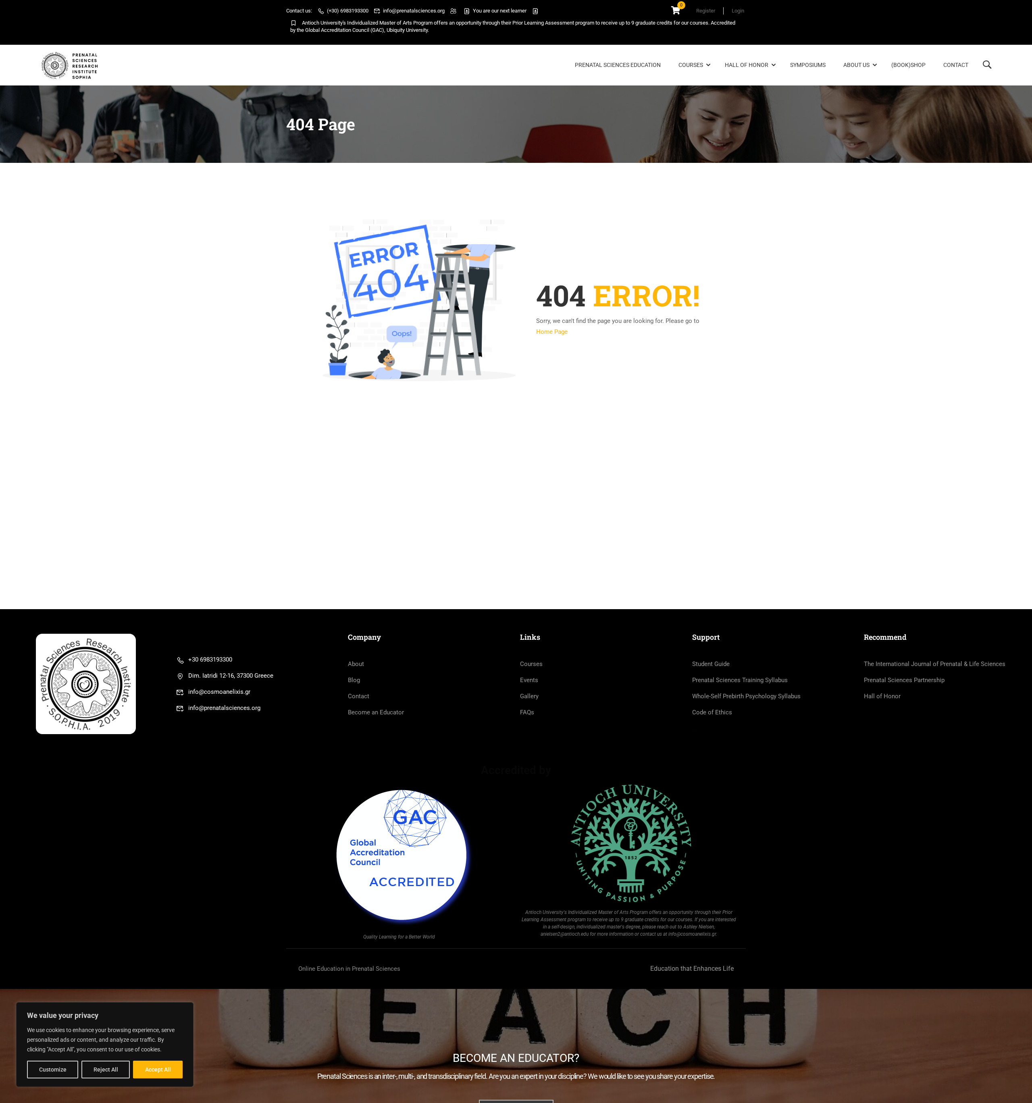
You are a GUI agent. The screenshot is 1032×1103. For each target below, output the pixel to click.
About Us (856, 65)
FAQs (527, 712)
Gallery (529, 696)
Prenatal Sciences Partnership (904, 680)
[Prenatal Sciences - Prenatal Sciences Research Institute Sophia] (71, 65)
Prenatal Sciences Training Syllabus (740, 680)
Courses (690, 65)
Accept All (158, 1069)
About (356, 664)
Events (529, 680)
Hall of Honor (746, 65)
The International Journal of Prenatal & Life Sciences (934, 664)
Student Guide (711, 664)
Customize (53, 1069)
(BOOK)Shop (908, 65)
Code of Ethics (712, 712)
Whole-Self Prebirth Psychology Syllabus (746, 696)
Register (705, 11)
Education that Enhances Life (692, 968)
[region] (105, 1044)
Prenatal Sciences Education (618, 65)
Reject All (106, 1069)
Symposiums (808, 65)
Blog (354, 680)
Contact (955, 65)
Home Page (552, 331)
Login (738, 11)
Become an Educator (376, 712)
